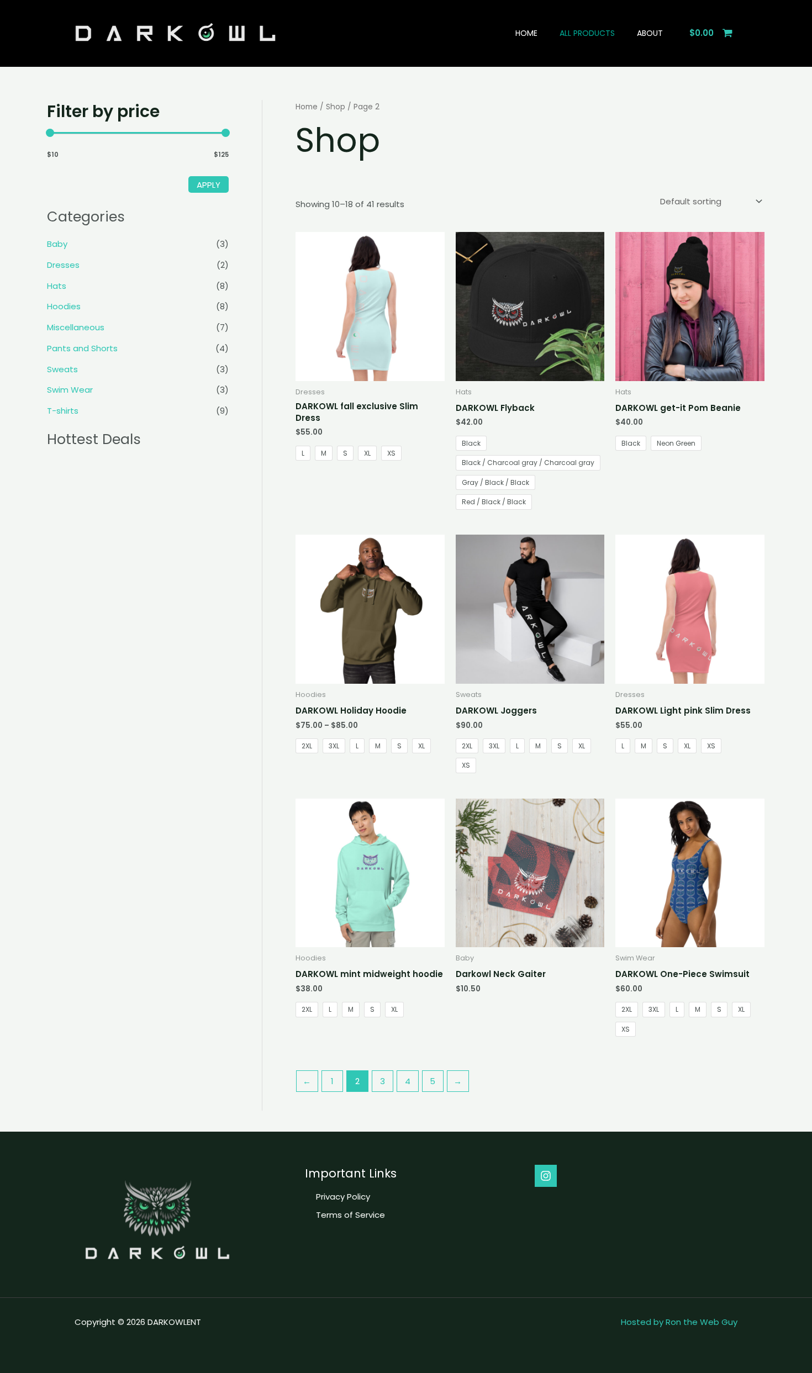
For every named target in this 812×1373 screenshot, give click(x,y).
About (650, 33)
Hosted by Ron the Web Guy (679, 1322)
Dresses (63, 265)
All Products (587, 33)
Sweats (62, 369)
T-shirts (62, 410)
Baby (57, 244)
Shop (335, 107)
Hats (56, 286)
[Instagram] (546, 1176)
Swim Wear (70, 389)
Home (526, 33)
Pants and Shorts (82, 348)
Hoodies (64, 306)
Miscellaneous (75, 327)
